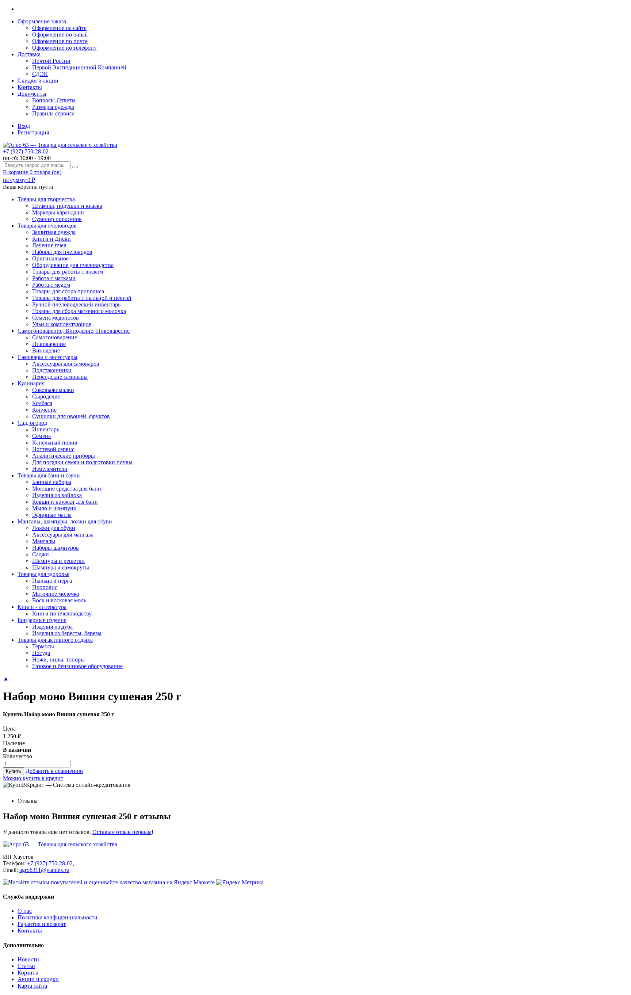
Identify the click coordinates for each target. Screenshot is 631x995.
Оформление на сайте (59, 28)
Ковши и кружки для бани (65, 502)
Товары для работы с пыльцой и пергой (81, 298)
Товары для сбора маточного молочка (79, 311)
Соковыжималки (53, 390)
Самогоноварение (54, 337)
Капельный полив (54, 442)
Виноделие (46, 350)
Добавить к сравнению (54, 771)
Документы (32, 94)
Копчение (44, 410)
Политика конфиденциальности (57, 917)
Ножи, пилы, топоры (58, 659)
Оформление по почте (60, 41)
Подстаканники (52, 370)
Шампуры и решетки (58, 561)
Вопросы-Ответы (54, 100)
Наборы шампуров (55, 548)
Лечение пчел (49, 245)
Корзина (28, 972)
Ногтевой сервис (53, 449)
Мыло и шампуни (54, 508)
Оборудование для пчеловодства (73, 265)
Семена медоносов (55, 317)
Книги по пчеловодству (62, 613)
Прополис (44, 587)
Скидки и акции (38, 80)
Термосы (43, 646)
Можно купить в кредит (33, 778)
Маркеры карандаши (58, 212)
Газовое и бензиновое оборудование (77, 666)
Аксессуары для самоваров (65, 364)
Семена (41, 436)
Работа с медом (51, 285)
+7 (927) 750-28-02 (26, 151)
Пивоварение (49, 344)
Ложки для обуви (53, 528)
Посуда (41, 653)
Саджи (40, 554)
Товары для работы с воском (67, 271)
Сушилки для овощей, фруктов (71, 416)
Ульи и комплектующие (61, 324)
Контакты (30, 87)
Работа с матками (54, 278)
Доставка (29, 54)
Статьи (26, 966)
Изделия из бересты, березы (67, 633)
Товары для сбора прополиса (68, 291)
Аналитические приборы (63, 456)
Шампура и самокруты (60, 567)
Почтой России (51, 61)
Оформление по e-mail (60, 34)
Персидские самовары (60, 377)
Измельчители (50, 469)
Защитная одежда (54, 232)
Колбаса (42, 403)
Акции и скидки (38, 979)
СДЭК (40, 74)
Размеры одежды (53, 107)
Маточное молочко (55, 594)
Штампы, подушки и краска (67, 206)
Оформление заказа (42, 21)
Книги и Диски (51, 239)
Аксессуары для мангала (62, 534)
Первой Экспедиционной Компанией (79, 67)
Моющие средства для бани (66, 488)
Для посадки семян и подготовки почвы (82, 462)
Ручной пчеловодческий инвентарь (76, 304)
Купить (13, 771)
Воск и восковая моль (59, 600)
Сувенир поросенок (57, 219)
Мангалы (43, 541)
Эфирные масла (52, 515)
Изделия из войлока (57, 495)
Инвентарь (45, 429)
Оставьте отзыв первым (122, 832)
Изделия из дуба (52, 627)
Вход (24, 126)
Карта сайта (32, 986)
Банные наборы (51, 482)
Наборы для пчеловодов (62, 252)
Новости (28, 959)
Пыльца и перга (52, 580)
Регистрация (33, 132)
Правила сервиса (53, 113)
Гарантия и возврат (42, 924)
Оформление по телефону (64, 48)
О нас (25, 911)
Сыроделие (46, 396)
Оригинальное (50, 258)
